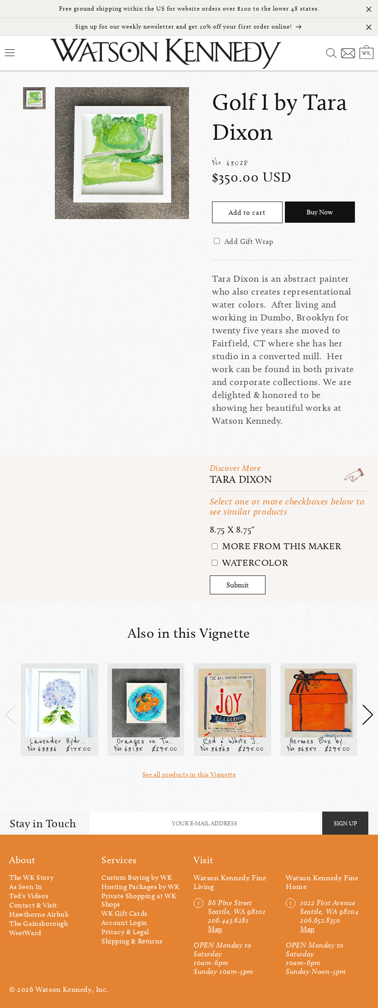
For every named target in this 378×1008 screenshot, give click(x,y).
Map (215, 929)
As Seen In (25, 887)
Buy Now (320, 212)
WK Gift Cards (124, 913)
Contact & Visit (33, 905)
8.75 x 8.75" (232, 529)
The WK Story (31, 877)
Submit (237, 585)
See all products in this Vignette (189, 774)
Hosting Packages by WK (140, 887)
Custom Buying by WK (136, 877)
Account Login (124, 923)
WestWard (25, 933)
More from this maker (281, 545)
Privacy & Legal (125, 932)
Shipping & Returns (132, 941)
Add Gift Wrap (249, 241)
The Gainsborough (38, 923)
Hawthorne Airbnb (39, 914)
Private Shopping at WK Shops (138, 900)
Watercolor (254, 562)
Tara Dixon (241, 479)
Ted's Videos (28, 896)
